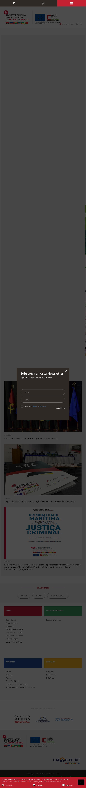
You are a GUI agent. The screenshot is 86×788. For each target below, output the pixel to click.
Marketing (69, 785)
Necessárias (9, 785)
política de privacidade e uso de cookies (25, 782)
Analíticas (39, 785)
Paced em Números (14, 25)
